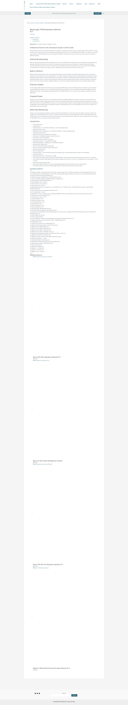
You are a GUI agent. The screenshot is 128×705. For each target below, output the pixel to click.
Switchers (41, 23)
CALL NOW (97, 13)
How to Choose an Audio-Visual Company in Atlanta (42, 7)
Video (37, 23)
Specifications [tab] (36, 41)
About (31, 3)
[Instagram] (39, 693)
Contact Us (91, 3)
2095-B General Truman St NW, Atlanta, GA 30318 (64, 13)
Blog (86, 3)
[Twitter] (37, 693)
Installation (79, 3)
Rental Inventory (31, 23)
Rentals (64, 3)
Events (71, 3)
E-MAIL (27, 13)
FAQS (99, 3)
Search (64, 693)
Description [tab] (35, 39)
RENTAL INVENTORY (38, 169)
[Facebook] (35, 693)
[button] (33, 4)
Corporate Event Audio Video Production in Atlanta (48, 3)
